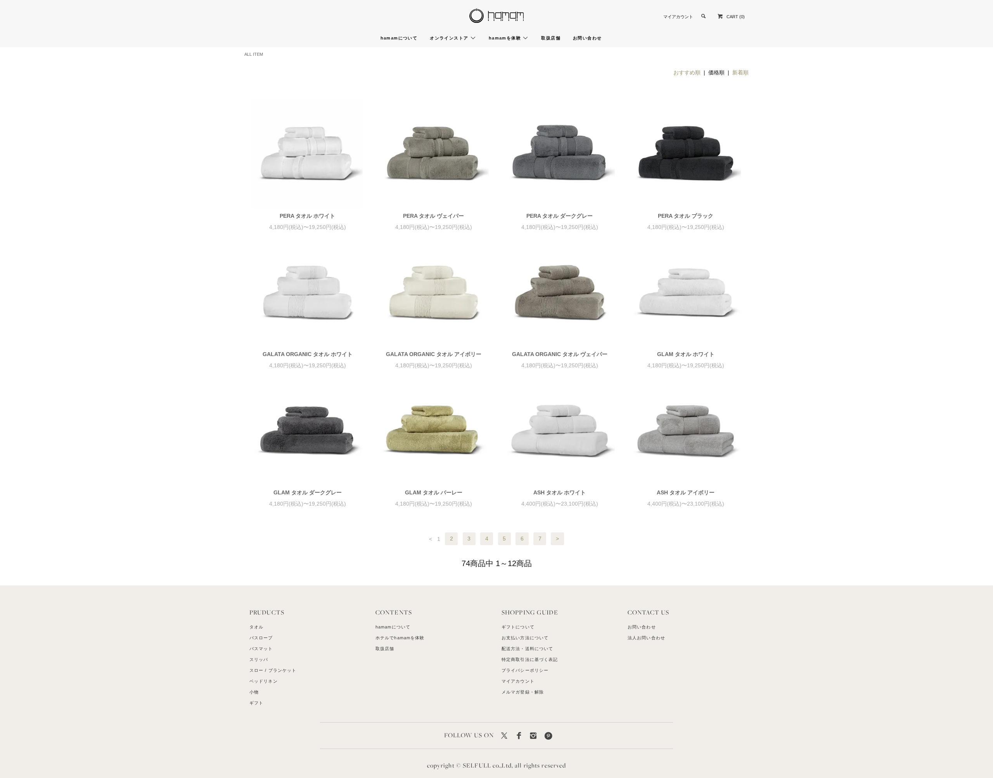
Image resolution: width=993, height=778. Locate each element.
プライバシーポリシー (525, 670)
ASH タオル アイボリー (685, 492)
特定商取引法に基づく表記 (530, 659)
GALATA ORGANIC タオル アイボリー (433, 354)
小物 (254, 692)
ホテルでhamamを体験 (399, 637)
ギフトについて (518, 627)
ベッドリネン (263, 681)
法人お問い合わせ (646, 637)
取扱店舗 (551, 38)
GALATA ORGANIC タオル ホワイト (308, 354)
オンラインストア (450, 38)
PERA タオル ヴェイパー (433, 216)
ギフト (256, 703)
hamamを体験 (506, 38)
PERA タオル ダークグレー (559, 216)
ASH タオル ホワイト (559, 492)
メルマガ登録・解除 (523, 692)
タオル (256, 627)
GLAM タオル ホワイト (685, 354)
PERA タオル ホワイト (307, 216)
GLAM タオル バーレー (433, 492)
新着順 (740, 72)
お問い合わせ (587, 38)
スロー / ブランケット (272, 670)
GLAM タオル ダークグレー (307, 492)
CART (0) (736, 16)
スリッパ (258, 659)
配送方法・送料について (527, 648)
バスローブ (261, 637)
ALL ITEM (253, 54)
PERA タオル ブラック (685, 216)
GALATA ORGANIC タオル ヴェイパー (559, 354)
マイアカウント (678, 16)
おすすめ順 (687, 72)
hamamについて (399, 38)
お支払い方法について (525, 637)
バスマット (261, 648)
